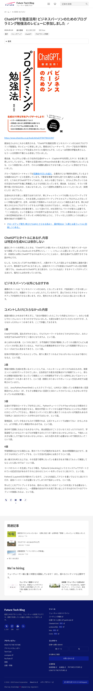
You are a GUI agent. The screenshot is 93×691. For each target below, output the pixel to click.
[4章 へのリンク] (9, 446)
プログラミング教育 (41, 34)
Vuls (53, 630)
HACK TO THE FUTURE (12, 645)
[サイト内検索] (87, 4)
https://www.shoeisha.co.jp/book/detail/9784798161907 (29, 137)
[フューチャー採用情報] (12, 587)
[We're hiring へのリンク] (25, 568)
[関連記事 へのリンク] (20, 525)
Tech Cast (7, 652)
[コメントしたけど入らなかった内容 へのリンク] (49, 309)
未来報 (62, 667)
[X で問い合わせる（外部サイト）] (79, 649)
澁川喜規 (19, 30)
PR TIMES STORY (75, 667)
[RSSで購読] (23, 626)
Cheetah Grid (57, 623)
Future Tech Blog (14, 610)
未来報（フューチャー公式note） (73, 582)
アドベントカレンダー (12, 648)
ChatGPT (28, 34)
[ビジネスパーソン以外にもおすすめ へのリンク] (50, 283)
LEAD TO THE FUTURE (58, 670)
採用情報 (53, 667)
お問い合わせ (71, 658)
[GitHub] (12, 626)
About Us (34, 682)
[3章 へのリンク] (9, 401)
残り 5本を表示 (14, 558)
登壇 (6, 662)
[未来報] (54, 586)
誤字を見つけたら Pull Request (76, 682)
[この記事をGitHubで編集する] (67, 23)
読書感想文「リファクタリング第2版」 (31, 551)
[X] (6, 626)
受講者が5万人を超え (42, 173)
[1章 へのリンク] (9, 329)
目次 (9, 41)
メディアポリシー (47, 682)
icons (54, 634)
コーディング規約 (56, 617)
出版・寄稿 (8, 665)
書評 (6, 34)
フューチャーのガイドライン (59, 613)
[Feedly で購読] (18, 626)
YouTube (8, 658)
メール (60, 649)
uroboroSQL (56, 627)
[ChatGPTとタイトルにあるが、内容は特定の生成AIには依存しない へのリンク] (45, 241)
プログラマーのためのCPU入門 (28, 542)
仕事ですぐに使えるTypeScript (61, 620)
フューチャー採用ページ (31, 582)
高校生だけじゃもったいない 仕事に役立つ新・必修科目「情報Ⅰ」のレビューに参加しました (51, 533)
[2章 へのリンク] (9, 364)
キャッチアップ (16, 34)
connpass (8, 655)
